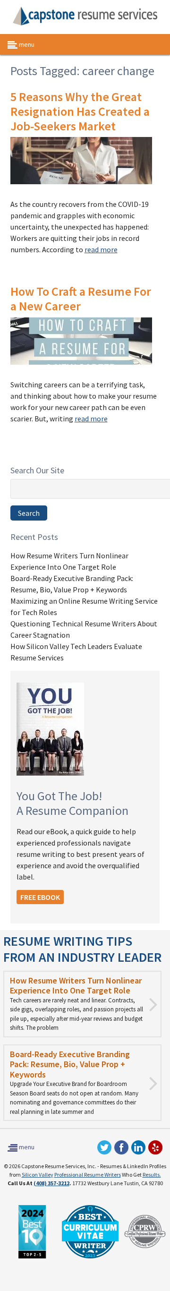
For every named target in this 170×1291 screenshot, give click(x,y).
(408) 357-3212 (51, 1183)
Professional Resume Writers (87, 1174)
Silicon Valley (37, 1174)
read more (101, 249)
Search (29, 513)
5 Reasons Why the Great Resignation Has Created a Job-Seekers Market (80, 111)
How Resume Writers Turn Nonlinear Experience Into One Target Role (76, 985)
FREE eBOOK (40, 897)
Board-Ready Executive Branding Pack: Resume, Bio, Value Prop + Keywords (70, 1064)
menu (25, 44)
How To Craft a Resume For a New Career (80, 298)
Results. (152, 1174)
